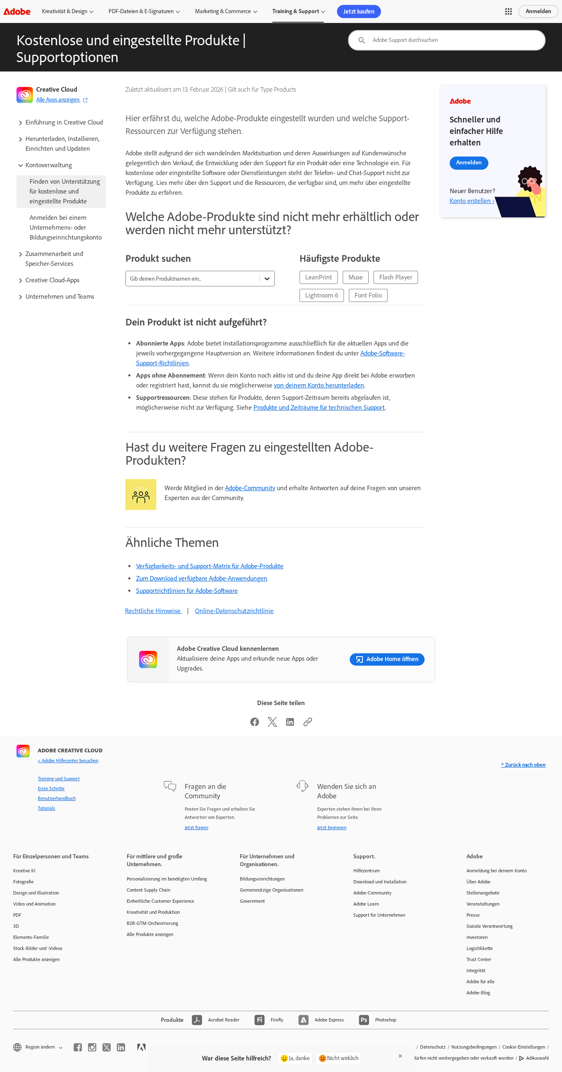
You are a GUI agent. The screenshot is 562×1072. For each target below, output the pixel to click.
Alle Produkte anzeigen (36, 959)
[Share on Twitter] (272, 724)
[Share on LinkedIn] (290, 724)
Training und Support (59, 779)
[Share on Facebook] (255, 724)
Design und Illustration (36, 893)
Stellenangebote (483, 893)
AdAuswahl (537, 1058)
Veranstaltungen (483, 904)
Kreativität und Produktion (153, 912)
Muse (355, 277)
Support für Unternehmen (379, 915)
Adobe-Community (250, 488)
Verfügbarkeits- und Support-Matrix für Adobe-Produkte (209, 566)
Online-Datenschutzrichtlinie (234, 611)
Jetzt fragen (196, 827)
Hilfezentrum (366, 871)
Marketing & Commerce (223, 11)
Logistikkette (480, 948)
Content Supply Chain (148, 890)
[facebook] (78, 1047)
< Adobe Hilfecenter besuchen (68, 760)
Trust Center (479, 959)
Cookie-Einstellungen (523, 1047)
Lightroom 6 (321, 295)
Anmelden (538, 11)
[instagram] (92, 1047)
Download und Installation (379, 882)
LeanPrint (318, 277)
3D (16, 926)
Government (252, 901)
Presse (473, 915)
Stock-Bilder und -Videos (38, 948)
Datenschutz (433, 1047)
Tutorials (46, 808)
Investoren (477, 937)
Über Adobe (478, 882)
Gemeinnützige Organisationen (271, 890)
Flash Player (395, 277)
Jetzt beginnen (331, 827)
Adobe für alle (481, 981)
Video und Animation (34, 904)
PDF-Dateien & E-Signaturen (141, 11)
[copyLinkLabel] (308, 724)
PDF (17, 915)
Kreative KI (24, 871)
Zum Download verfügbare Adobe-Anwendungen (201, 578)
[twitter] (106, 1047)
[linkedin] (121, 1047)
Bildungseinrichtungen (262, 879)
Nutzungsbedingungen (474, 1047)
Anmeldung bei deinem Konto (497, 871)
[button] (508, 11)
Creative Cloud (56, 89)
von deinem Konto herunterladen (319, 385)
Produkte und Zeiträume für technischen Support (319, 407)
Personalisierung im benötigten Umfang (167, 879)
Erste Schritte (51, 788)
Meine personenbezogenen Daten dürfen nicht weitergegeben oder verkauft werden (428, 1058)
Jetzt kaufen (359, 11)
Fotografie (23, 882)
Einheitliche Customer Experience (160, 901)
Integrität (476, 970)
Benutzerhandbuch (57, 798)
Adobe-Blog (478, 993)
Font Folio (368, 295)
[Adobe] (17, 11)
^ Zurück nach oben (523, 765)
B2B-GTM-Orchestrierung (152, 923)
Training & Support (295, 11)
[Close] (400, 1056)
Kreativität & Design (64, 11)
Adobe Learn (366, 904)
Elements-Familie (31, 937)
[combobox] (447, 40)
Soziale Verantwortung (490, 926)
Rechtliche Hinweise (153, 611)
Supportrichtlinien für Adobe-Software (187, 591)
